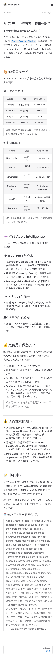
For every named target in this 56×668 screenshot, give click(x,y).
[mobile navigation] (51, 4)
